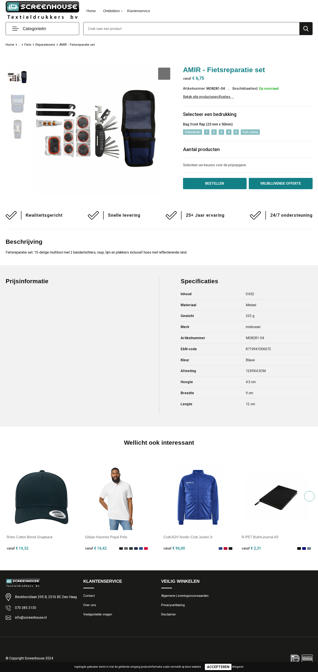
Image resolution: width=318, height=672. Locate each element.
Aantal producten (201, 149)
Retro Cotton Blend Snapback (30, 537)
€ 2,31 (251, 548)
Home (91, 11)
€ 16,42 (96, 548)
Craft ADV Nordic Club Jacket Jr (187, 537)
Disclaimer (168, 614)
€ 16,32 (17, 548)
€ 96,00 (174, 548)
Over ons (89, 605)
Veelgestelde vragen (97, 614)
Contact (89, 596)
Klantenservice (138, 11)
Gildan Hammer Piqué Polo (106, 537)
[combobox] (191, 28)
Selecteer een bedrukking (209, 114)
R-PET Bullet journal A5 (260, 537)
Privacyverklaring (173, 605)
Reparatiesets (45, 45)
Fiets (27, 45)
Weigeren (238, 666)
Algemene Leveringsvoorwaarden (185, 596)
